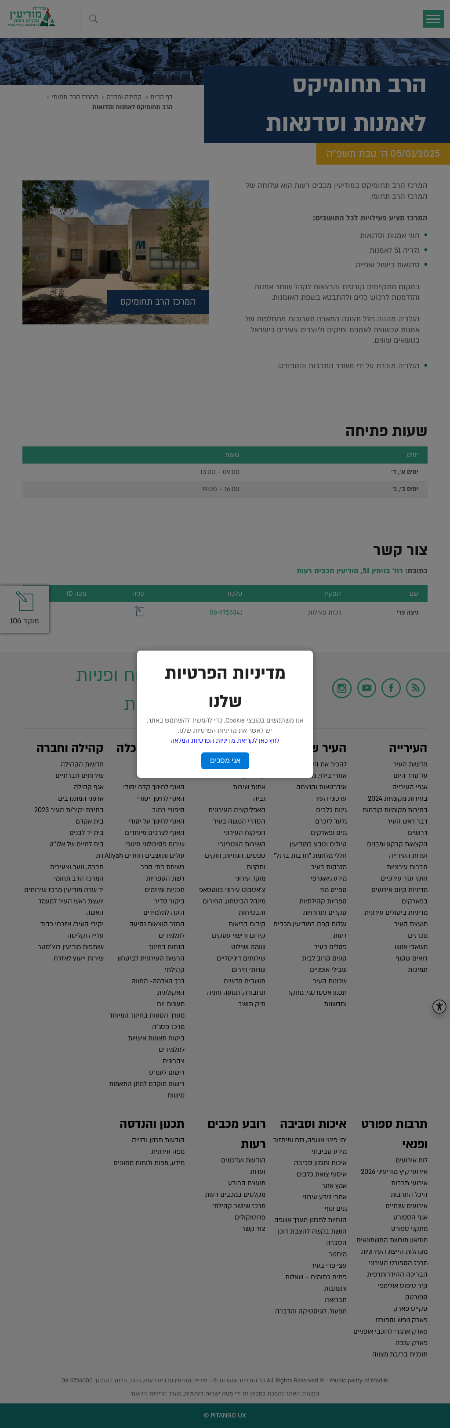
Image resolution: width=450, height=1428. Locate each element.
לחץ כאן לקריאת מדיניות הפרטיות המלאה (225, 741)
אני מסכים (225, 760)
